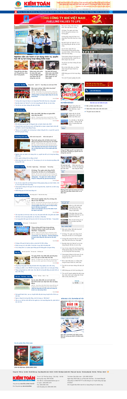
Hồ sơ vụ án (25, 223)
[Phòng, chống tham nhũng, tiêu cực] (97, 39)
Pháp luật (75, 12)
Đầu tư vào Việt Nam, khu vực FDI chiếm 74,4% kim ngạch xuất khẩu (44, 209)
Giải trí (44, 275)
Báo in (72, 307)
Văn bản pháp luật (105, 12)
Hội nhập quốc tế (33, 194)
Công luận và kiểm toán (69, 318)
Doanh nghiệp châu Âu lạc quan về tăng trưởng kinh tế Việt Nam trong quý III (44, 206)
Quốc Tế (37, 84)
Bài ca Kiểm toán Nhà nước (94, 106)
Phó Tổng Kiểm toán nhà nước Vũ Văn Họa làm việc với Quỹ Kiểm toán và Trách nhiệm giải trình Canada (44, 148)
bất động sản (40, 251)
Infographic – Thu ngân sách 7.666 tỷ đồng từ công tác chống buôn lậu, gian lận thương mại (43, 177)
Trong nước (31, 84)
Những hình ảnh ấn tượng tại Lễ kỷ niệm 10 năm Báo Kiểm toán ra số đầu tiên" (68, 191)
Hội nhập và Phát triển (66, 12)
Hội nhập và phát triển (64, 372)
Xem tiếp (55, 98)
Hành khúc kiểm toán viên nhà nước (96, 108)
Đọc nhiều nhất (66, 226)
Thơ (47, 275)
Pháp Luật (18, 224)
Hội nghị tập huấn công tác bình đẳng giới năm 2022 (64, 166)
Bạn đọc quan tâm (26, 251)
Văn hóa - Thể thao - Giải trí (91, 12)
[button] (87, 99)
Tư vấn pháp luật (33, 223)
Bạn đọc (81, 12)
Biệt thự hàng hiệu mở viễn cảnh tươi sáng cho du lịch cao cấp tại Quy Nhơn (44, 289)
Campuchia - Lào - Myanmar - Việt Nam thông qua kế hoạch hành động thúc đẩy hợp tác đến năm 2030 (44, 237)
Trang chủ (15, 372)
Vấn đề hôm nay (32, 12)
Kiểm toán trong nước (35, 136)
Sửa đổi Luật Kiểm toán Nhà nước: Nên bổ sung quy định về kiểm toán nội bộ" (83, 336)
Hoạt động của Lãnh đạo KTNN (49, 84)
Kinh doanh (43, 167)
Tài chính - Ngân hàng (32, 167)
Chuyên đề (65, 203)
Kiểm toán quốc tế (48, 136)
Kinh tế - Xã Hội (19, 167)
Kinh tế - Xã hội (54, 12)
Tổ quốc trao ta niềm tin (93, 111)
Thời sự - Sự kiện (23, 12)
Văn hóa (35, 275)
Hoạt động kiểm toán (43, 12)
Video (63, 128)
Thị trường (50, 167)
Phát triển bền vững (43, 194)
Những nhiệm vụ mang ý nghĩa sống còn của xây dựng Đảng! (44, 95)
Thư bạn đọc (33, 251)
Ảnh (63, 172)
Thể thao (39, 275)
